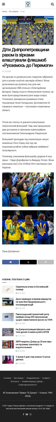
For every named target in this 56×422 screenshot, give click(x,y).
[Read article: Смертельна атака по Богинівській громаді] (8, 289)
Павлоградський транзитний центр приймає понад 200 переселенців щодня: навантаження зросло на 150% (34, 317)
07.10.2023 (6, 71)
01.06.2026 (21, 363)
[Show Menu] (3, 4)
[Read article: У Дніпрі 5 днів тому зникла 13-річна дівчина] (8, 360)
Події (23, 12)
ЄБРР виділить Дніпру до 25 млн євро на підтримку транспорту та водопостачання (34, 344)
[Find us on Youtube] (27, 414)
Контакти (15, 381)
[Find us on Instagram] (31, 414)
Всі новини (13, 12)
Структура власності (27, 385)
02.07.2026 (21, 293)
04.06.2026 (21, 351)
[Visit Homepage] (28, 4)
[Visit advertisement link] (28, 270)
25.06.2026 (21, 323)
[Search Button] (52, 4)
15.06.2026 (21, 336)
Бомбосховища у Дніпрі (32, 381)
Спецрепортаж (32, 378)
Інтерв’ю (46, 378)
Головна (7, 378)
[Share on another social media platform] (45, 262)
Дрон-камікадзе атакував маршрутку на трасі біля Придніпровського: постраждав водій (33, 302)
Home (4, 12)
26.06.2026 (21, 308)
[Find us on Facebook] (23, 414)
